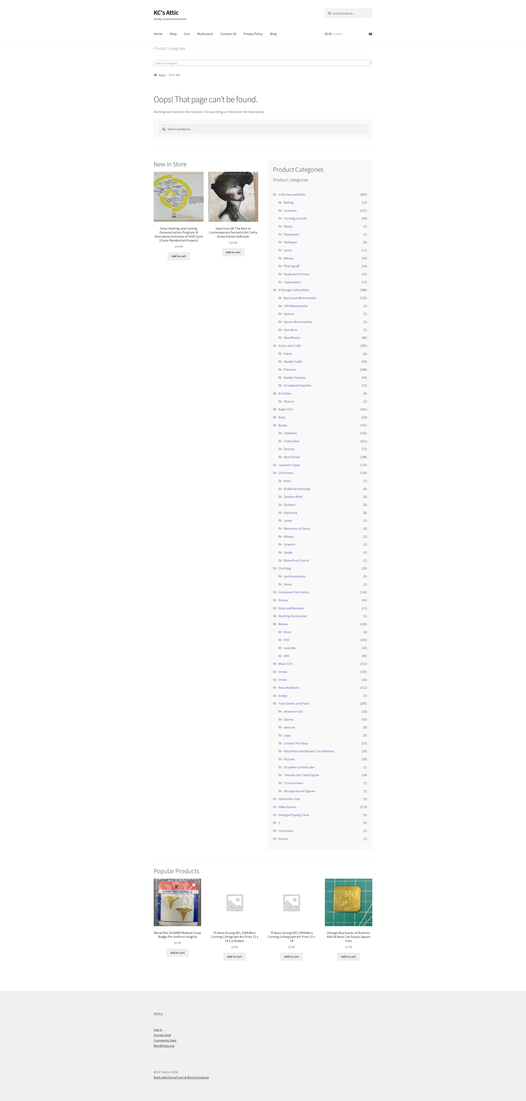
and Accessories (295, 576)
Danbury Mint (293, 497)
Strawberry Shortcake (299, 767)
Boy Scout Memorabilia (300, 298)
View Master (292, 338)
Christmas (285, 473)
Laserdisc (290, 648)
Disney (283, 600)
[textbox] (263, 63)
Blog (273, 34)
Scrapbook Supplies (297, 385)
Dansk (288, 226)
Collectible (291, 441)
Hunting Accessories (292, 616)
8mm (287, 632)
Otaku (282, 672)
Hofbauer (290, 242)
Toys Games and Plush (294, 703)
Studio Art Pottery (297, 274)
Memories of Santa (297, 528)
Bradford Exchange (297, 489)
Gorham (289, 505)
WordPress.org (164, 1046)
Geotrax (289, 727)
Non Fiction (292, 457)
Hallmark (290, 513)
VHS (286, 656)
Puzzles (289, 759)
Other (282, 680)
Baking (289, 202)
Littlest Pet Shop (296, 743)
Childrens (290, 433)
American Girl (293, 711)
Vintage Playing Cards (293, 815)
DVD (287, 640)
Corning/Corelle (295, 218)
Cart (187, 34)
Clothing (284, 568)
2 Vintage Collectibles (293, 290)
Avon (287, 481)
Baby (281, 417)
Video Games (287, 807)
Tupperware (292, 282)
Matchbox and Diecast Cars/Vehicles (309, 751)
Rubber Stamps (295, 377)
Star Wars (290, 330)
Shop (173, 34)
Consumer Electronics (293, 592)
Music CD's (285, 664)
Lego (287, 735)
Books (282, 425)
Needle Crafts (293, 361)
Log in (158, 1030)
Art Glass (284, 393)
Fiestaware (291, 234)
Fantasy (289, 449)
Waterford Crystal (296, 560)
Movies (283, 624)
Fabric (288, 354)
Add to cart (179, 256)
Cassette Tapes (289, 465)
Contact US (228, 34)
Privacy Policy (253, 34)
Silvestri (289, 544)
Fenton (289, 401)
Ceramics (290, 210)
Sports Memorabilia (298, 322)
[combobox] (263, 63)
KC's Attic (166, 12)
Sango (282, 695)
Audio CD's (285, 409)
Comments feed (165, 1040)
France (283, 839)
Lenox (288, 250)
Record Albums (289, 687)
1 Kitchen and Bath (291, 194)
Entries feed (162, 1035)
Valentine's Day (289, 799)
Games (288, 719)
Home (158, 34)
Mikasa (288, 258)
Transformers (293, 783)
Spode (288, 552)
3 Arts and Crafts (289, 346)
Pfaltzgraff (291, 266)
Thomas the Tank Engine (301, 775)
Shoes (288, 584)
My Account (205, 34)
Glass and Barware (291, 608)
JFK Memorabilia (296, 306)
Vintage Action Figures (299, 791)
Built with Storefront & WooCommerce (181, 1077)
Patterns (290, 369)
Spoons (289, 314)
